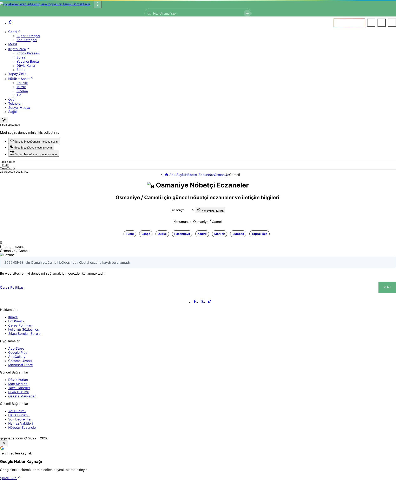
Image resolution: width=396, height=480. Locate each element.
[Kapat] (3, 443)
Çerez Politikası (12, 287)
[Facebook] (195, 302)
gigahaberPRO (352, 22)
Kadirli (202, 233)
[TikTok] (209, 302)
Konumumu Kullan (212, 210)
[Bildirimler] (392, 23)
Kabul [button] (387, 287)
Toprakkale (259, 233)
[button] (371, 23)
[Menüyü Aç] (98, 4)
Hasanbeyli (182, 233)
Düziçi (162, 233)
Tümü (130, 233)
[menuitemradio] (34, 141)
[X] (202, 302)
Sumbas (238, 233)
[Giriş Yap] (381, 23)
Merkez (219, 233)
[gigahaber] (45, 4)
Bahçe (145, 233)
